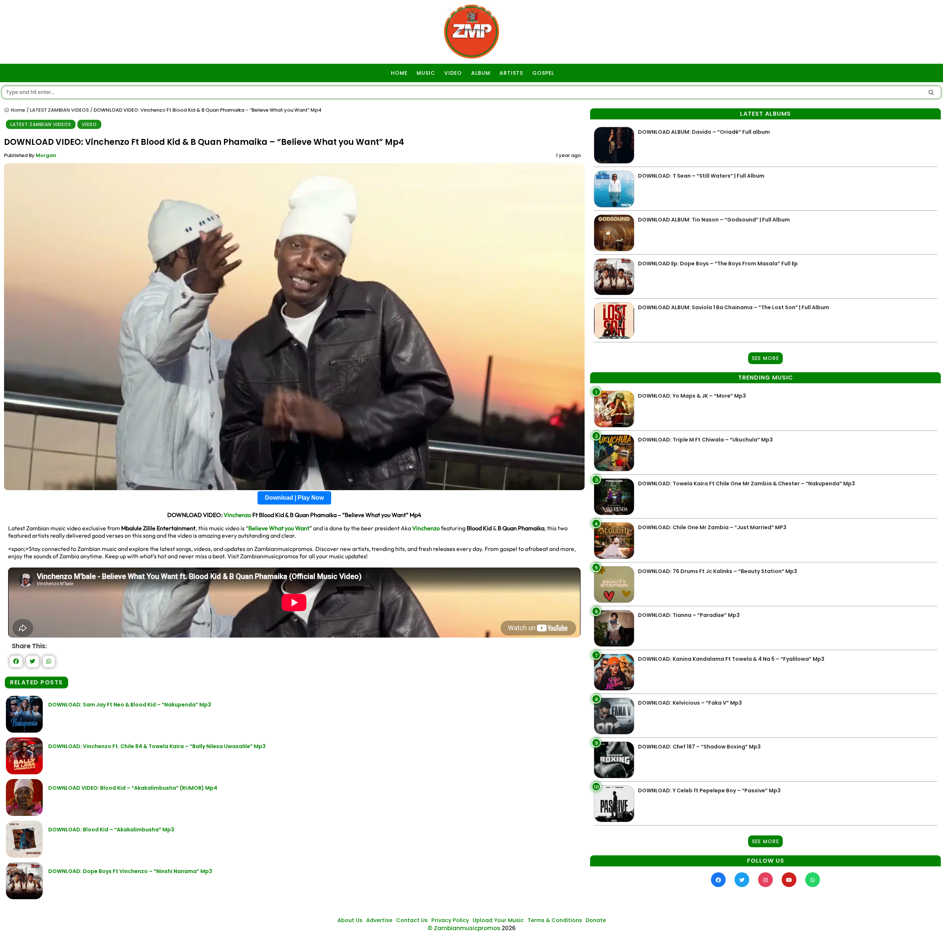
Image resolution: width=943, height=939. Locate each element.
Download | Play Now (294, 498)
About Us (349, 920)
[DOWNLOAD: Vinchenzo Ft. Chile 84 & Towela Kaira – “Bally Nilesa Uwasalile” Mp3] (24, 772)
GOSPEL (543, 73)
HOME (399, 73)
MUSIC (426, 73)
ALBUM (480, 73)
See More (765, 358)
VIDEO (453, 73)
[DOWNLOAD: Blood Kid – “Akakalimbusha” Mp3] (24, 855)
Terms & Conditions (554, 920)
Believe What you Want (278, 528)
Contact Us (412, 920)
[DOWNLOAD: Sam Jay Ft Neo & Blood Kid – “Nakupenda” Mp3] (24, 730)
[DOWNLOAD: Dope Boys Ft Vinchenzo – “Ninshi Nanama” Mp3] (24, 897)
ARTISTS (511, 73)
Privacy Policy (450, 920)
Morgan (46, 155)
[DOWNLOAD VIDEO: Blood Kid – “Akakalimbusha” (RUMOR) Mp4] (24, 814)
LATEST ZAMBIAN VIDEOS (59, 110)
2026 (509, 928)
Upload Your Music (498, 920)
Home (17, 110)
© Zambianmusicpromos (464, 928)
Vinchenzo (237, 515)
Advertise (379, 920)
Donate (596, 920)
